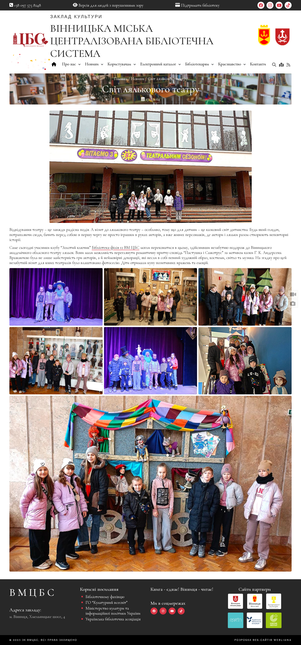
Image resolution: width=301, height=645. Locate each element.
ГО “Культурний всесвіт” (107, 602)
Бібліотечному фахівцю (105, 596)
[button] (293, 294)
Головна (120, 78)
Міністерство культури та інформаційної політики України (113, 611)
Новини (137, 78)
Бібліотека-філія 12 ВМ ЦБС (115, 247)
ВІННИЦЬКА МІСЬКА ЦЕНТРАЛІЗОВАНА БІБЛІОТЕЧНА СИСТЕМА (131, 41)
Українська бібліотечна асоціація (113, 619)
